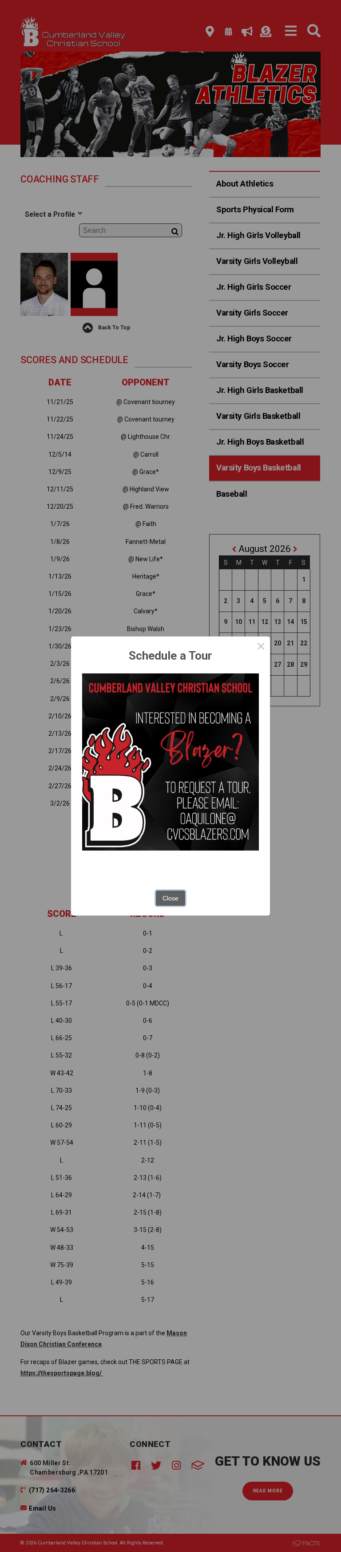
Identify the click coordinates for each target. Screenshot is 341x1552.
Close (170, 898)
